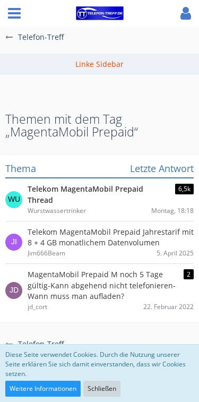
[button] (14, 13)
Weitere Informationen (43, 388)
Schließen (102, 388)
